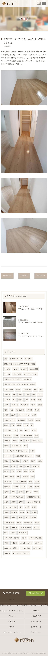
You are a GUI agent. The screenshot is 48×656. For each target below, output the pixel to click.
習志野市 (15, 487)
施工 (14, 400)
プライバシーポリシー (30, 374)
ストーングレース (26, 435)
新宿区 (38, 420)
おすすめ (7, 394)
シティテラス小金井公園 (11, 538)
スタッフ (24, 369)
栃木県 (34, 512)
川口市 (33, 405)
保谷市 (37, 481)
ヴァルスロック (25, 548)
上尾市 (30, 487)
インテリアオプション (17, 497)
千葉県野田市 (15, 461)
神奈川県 (25, 476)
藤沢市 (37, 522)
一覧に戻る (24, 276)
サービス (7, 369)
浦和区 (23, 487)
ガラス (6, 405)
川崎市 (19, 425)
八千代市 (29, 410)
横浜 (30, 481)
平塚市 (6, 543)
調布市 (36, 492)
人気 (41, 389)
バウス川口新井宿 (30, 517)
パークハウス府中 (25, 527)
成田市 (24, 538)
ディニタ (36, 527)
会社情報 (7, 374)
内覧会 (19, 471)
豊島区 (13, 492)
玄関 (35, 389)
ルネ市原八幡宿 (9, 522)
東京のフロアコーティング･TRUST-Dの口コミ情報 (19, 364)
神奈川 (27, 430)
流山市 (13, 517)
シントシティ (8, 456)
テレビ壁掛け (20, 410)
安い (32, 476)
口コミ (37, 410)
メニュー (15, 369)
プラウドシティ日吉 (10, 507)
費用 (18, 476)
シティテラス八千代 (35, 538)
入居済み (30, 420)
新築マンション (37, 441)
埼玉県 (6, 466)
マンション (7, 435)
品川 (26, 400)
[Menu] (44, 3)
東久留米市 (24, 405)
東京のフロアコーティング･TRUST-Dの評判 (17, 379)
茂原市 (40, 461)
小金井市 (14, 543)
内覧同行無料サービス (33, 497)
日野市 (20, 517)
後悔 (28, 512)
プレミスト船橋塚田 (20, 481)
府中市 (27, 507)
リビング (7, 400)
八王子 (18, 389)
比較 (21, 441)
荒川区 (20, 400)
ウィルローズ (22, 533)
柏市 (5, 497)
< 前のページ (7, 276)
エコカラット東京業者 (11, 548)
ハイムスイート (9, 476)
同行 (25, 471)
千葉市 (32, 451)
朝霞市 (37, 487)
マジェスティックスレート (21, 553)
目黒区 (20, 502)
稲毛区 (13, 502)
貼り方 (6, 471)
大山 (25, 446)
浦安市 (20, 492)
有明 (5, 410)
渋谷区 (34, 507)
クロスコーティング (10, 430)
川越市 (6, 512)
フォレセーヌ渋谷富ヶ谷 (32, 502)
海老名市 (7, 553)
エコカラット (27, 389)
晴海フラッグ (28, 522)
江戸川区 (25, 461)
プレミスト (7, 481)
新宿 (36, 435)
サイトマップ (36, 632)
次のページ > (40, 276)
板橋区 (13, 415)
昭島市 (19, 522)
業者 (39, 400)
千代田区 (13, 533)
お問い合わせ (17, 374)
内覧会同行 (21, 420)
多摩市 (6, 517)
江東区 (40, 405)
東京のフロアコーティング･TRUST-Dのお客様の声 (19, 384)
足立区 (6, 415)
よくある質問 (34, 369)
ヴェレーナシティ (9, 420)
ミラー (27, 394)
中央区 (22, 512)
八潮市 (6, 527)
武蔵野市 (7, 487)
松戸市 (33, 400)
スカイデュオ (37, 548)
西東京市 (7, 441)
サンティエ (38, 543)
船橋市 (20, 466)
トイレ (40, 394)
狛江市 (13, 466)
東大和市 (14, 527)
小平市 (27, 466)
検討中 (15, 441)
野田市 (6, 461)
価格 (14, 394)
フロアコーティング (16, 359)
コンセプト (28, 359)
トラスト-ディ (8, 389)
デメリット (14, 405)
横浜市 (6, 446)
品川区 (33, 461)
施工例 (20, 394)
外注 (21, 507)
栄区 (5, 533)
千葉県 (38, 456)
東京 (5, 359)
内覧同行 (28, 492)
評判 (33, 394)
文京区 (6, 502)
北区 (12, 471)
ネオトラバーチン (23, 415)
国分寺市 (14, 512)
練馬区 (6, 425)
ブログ (27, 441)
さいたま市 (35, 466)
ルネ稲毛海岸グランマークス (24, 456)
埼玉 (11, 410)
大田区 (32, 471)
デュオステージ (16, 446)
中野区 (16, 435)
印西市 (34, 415)
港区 (21, 430)
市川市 (34, 430)
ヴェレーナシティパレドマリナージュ (15, 451)
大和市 (26, 425)
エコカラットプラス (26, 543)
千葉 (12, 425)
